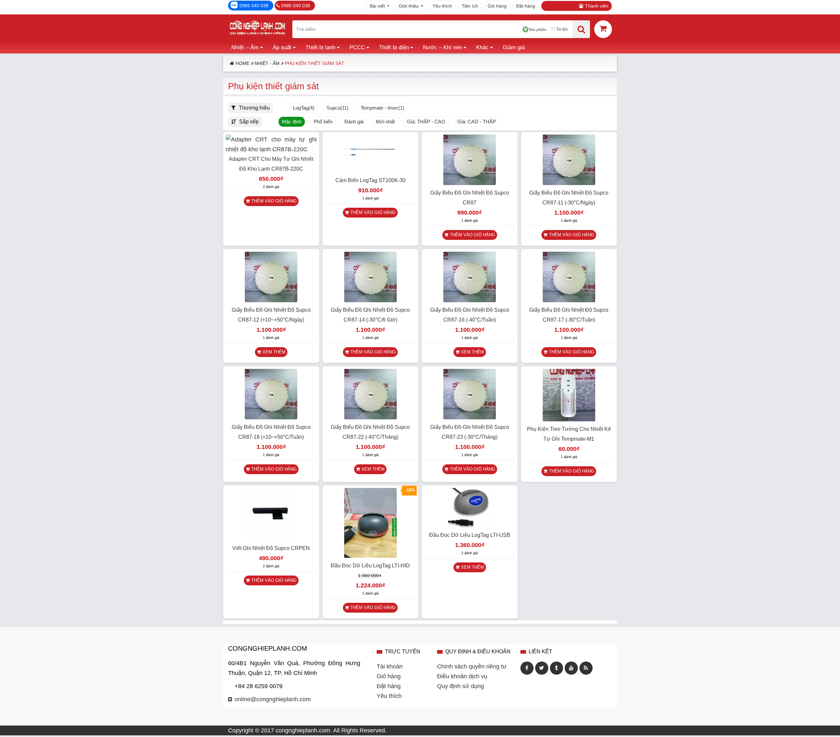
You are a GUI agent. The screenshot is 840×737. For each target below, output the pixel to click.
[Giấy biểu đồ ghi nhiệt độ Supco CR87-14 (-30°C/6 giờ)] (370, 300)
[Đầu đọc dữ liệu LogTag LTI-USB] (469, 525)
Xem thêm (273, 351)
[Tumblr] (556, 668)
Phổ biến (323, 121)
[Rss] (586, 668)
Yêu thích (442, 6)
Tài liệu (562, 29)
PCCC (357, 47)
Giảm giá (514, 47)
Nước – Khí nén (442, 47)
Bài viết (377, 6)
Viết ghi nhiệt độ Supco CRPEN (271, 548)
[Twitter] (541, 668)
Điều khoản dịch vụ (462, 676)
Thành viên (596, 6)
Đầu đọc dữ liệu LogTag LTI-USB (469, 535)
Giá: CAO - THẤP (476, 121)
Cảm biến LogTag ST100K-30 (370, 180)
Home (242, 63)
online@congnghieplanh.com (273, 699)
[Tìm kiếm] (581, 29)
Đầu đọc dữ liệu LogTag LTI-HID (370, 565)
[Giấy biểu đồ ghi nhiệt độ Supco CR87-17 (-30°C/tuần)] (569, 300)
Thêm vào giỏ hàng (274, 201)
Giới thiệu (409, 6)
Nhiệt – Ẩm (245, 47)
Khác (482, 47)
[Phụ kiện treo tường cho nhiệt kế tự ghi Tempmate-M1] (569, 419)
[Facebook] (527, 668)
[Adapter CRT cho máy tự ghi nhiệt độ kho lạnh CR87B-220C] (271, 149)
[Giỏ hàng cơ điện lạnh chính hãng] (603, 28)
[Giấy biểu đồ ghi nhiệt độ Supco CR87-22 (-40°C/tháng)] (370, 417)
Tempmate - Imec (382, 108)
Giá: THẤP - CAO (426, 121)
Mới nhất (385, 121)
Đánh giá (354, 121)
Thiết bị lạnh (320, 47)
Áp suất (282, 47)
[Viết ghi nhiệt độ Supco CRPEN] (271, 538)
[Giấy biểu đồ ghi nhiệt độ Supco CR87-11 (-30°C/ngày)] (569, 183)
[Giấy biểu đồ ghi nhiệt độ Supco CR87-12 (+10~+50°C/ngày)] (271, 300)
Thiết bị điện (394, 47)
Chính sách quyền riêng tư (472, 666)
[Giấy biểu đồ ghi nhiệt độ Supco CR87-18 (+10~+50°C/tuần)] (271, 417)
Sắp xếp (249, 121)
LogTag (303, 108)
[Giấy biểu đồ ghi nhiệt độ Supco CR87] (469, 183)
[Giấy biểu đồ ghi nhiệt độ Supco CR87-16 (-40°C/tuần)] (469, 300)
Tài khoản (390, 666)
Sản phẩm (537, 29)
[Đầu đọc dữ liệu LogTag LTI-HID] (370, 556)
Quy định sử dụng (460, 686)
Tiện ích (470, 6)
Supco (337, 108)
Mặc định (292, 121)
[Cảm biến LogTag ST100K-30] (370, 170)
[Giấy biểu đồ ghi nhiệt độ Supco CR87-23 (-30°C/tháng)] (469, 417)
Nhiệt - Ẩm (267, 63)
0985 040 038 (254, 5)
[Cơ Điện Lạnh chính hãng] (257, 29)
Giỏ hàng (497, 6)
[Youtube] (571, 668)
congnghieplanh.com (303, 730)
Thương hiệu (254, 108)
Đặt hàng (525, 6)
